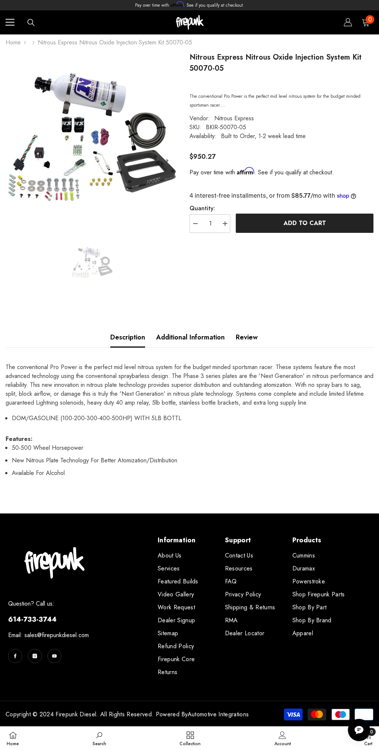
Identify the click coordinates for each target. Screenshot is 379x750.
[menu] (10, 22)
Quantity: (202, 208)
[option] (92, 138)
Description (127, 337)
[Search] (31, 22)
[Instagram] (35, 656)
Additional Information (190, 337)
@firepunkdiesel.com (63, 635)
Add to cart (305, 223)
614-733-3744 (32, 619)
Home (13, 42)
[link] (99, 738)
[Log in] (348, 22)
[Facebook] (15, 656)
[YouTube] (54, 656)
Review (247, 337)
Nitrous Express (234, 118)
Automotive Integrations (218, 714)
